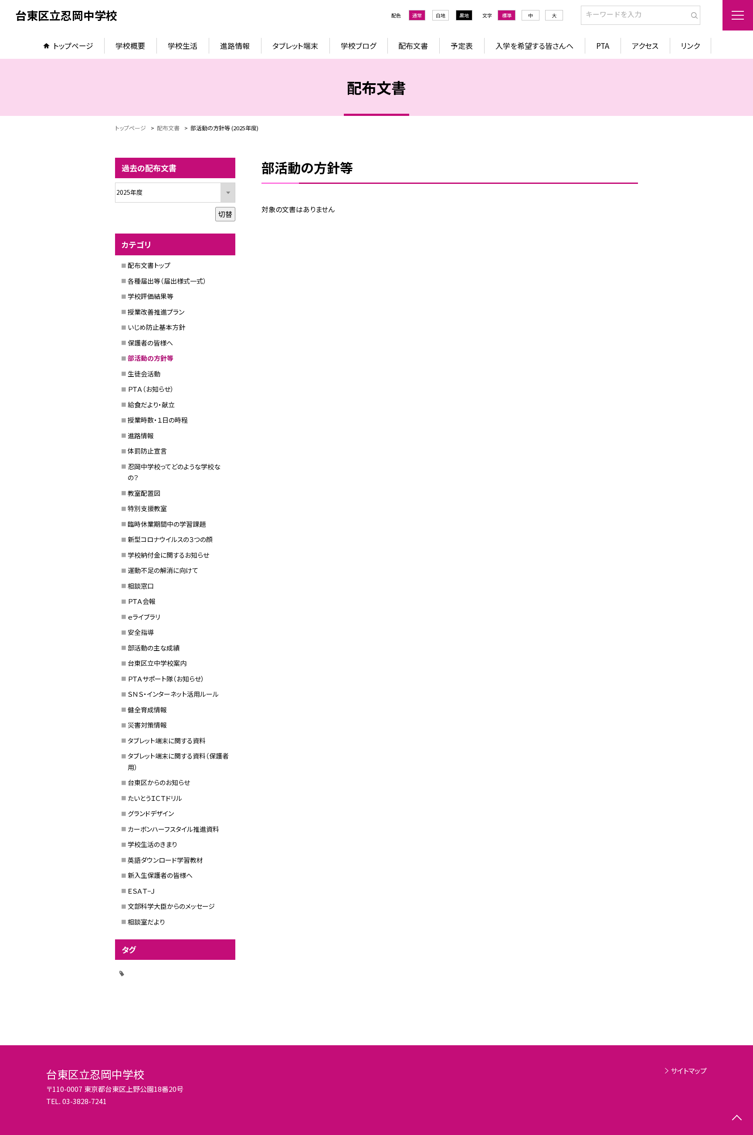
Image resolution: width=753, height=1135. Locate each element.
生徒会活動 (144, 373)
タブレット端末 (295, 45)
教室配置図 (144, 493)
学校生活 (182, 45)
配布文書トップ (149, 265)
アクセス (645, 45)
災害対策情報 (147, 724)
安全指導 (141, 632)
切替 (225, 214)
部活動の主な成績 (154, 647)
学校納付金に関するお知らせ (168, 554)
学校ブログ (358, 45)
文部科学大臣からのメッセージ (171, 906)
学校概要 (130, 45)
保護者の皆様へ (150, 342)
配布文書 (413, 45)
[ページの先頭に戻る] (736, 1118)
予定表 (462, 45)
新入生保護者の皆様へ (160, 875)
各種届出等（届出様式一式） (167, 280)
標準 (507, 15)
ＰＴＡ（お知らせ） (151, 388)
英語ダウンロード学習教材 (165, 859)
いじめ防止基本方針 (156, 327)
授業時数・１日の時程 (158, 419)
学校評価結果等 (150, 296)
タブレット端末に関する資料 (167, 740)
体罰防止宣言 (147, 450)
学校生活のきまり (152, 844)
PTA (602, 45)
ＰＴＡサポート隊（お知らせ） (166, 678)
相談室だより (146, 921)
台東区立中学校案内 (157, 662)
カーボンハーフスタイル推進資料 (173, 828)
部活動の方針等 (150, 358)
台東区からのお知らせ (159, 782)
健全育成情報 (147, 709)
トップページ (73, 45)
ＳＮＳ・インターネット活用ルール (173, 693)
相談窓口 (141, 585)
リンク (690, 45)
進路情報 (235, 45)
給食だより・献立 (151, 404)
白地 (440, 15)
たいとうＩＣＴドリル (155, 798)
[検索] (692, 13)
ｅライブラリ (144, 616)
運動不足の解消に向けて (163, 570)
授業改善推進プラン (156, 311)
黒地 (464, 15)
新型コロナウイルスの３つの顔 (170, 539)
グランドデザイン (151, 813)
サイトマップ (689, 1070)
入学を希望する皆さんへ (534, 45)
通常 (417, 15)
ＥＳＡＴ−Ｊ (141, 890)
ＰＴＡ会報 (142, 601)
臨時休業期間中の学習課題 (167, 524)
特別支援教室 (147, 508)
